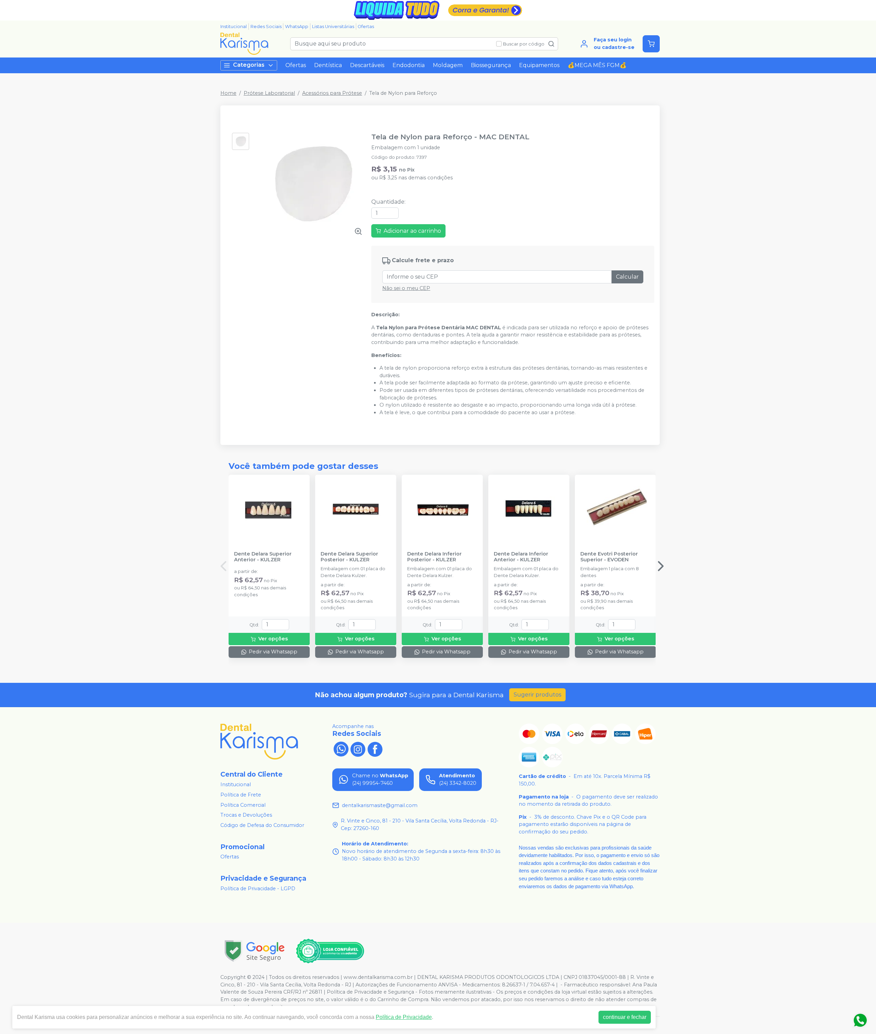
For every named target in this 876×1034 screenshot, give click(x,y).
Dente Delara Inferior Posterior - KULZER (434, 557)
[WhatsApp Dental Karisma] (340, 748)
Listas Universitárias (333, 26)
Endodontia (408, 65)
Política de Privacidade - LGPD (257, 888)
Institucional (233, 26)
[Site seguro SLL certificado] (254, 951)
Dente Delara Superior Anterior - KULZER (263, 557)
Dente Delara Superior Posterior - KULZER (349, 557)
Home (228, 93)
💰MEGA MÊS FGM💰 (597, 65)
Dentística (328, 65)
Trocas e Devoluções (246, 815)
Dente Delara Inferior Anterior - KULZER (521, 557)
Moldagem (448, 65)
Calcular (627, 276)
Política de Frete (240, 795)
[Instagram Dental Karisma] (357, 748)
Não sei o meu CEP (406, 288)
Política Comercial (243, 805)
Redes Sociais (266, 26)
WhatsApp (296, 26)
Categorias (249, 65)
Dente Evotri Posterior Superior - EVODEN (609, 557)
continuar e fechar (624, 1017)
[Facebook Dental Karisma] (375, 748)
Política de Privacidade (404, 1017)
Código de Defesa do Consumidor (262, 825)
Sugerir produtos (537, 694)
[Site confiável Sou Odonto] (330, 951)
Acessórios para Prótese (332, 93)
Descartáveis (367, 65)
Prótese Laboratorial (269, 93)
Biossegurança (491, 65)
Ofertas (366, 26)
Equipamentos (539, 65)
